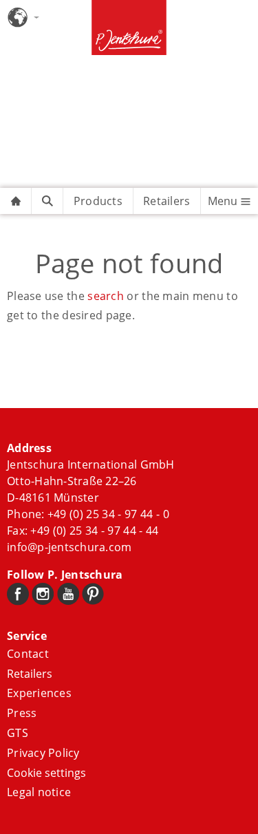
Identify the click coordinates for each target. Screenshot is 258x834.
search (105, 295)
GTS (17, 732)
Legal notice (39, 792)
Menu (224, 200)
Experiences (39, 693)
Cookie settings (46, 772)
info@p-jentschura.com (69, 547)
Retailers (166, 200)
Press (21, 712)
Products (98, 200)
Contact (28, 653)
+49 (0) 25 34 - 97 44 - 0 (108, 514)
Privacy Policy (43, 752)
